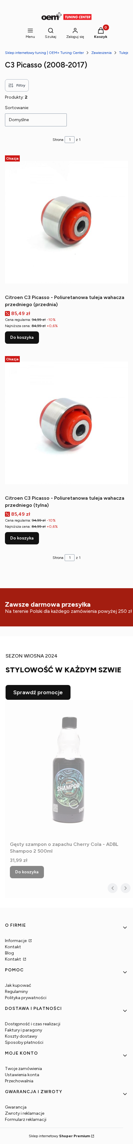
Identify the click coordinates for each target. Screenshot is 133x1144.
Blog (9, 953)
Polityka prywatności (25, 997)
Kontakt (13, 946)
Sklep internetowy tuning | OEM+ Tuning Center (44, 53)
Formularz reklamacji (25, 1119)
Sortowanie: (17, 107)
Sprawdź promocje (38, 692)
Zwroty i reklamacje (24, 1113)
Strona (58, 139)
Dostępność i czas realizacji (32, 1024)
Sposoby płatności (24, 1042)
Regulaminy (16, 991)
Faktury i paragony (23, 1030)
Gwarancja (16, 1107)
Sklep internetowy (59, 1136)
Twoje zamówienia (23, 1068)
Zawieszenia (101, 53)
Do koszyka (22, 337)
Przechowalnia (19, 1081)
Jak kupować (18, 985)
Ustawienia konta (22, 1074)
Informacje (16, 940)
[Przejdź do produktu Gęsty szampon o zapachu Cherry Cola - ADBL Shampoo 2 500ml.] (69, 769)
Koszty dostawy (21, 1036)
